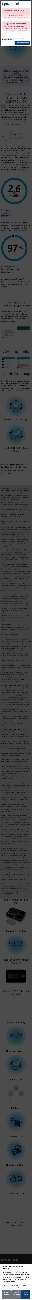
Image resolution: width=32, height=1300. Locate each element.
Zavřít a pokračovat (22, 43)
